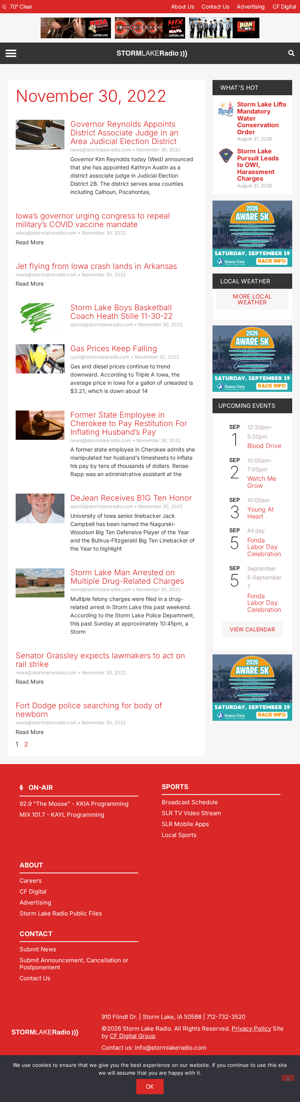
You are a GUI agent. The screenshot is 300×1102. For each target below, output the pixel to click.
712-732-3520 (226, 1016)
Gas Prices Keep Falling (113, 348)
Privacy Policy (251, 1028)
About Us (182, 6)
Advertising (251, 6)
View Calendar (252, 629)
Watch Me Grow (261, 482)
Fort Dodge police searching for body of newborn (89, 710)
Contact (36, 934)
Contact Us (215, 6)
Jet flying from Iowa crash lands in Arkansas (96, 266)
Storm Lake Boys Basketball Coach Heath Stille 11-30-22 (121, 312)
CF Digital (284, 6)
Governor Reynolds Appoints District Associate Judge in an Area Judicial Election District (124, 132)
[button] (11, 53)
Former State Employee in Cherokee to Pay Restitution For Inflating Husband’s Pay (128, 423)
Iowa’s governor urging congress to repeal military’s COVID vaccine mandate (93, 220)
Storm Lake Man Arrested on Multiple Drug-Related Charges (127, 577)
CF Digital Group (132, 1036)
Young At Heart (260, 512)
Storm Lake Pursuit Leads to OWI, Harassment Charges (258, 164)
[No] (288, 1078)
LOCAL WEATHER (245, 281)
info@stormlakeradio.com (170, 1047)
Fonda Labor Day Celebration (264, 547)
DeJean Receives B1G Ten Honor (131, 498)
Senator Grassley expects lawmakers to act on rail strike (100, 660)
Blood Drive (264, 446)
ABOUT (31, 865)
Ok (150, 1086)
